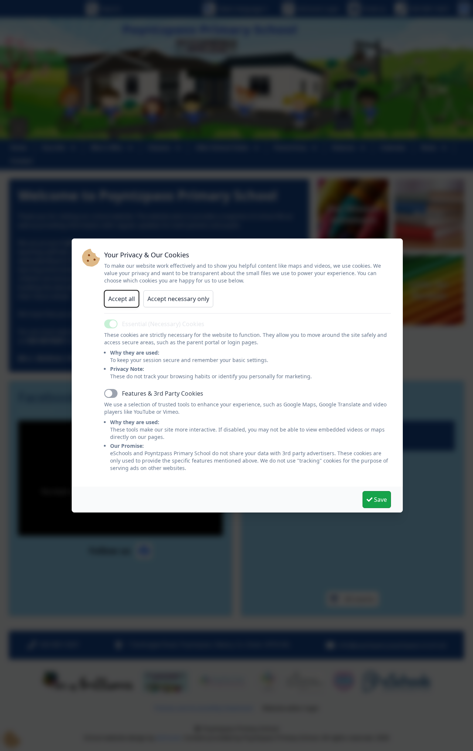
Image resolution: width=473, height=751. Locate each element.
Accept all (121, 299)
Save (379, 499)
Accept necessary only (178, 299)
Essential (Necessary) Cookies (163, 324)
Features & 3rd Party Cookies (162, 393)
